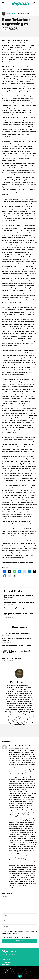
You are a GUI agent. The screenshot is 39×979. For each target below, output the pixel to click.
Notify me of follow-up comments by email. (17, 937)
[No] (37, 973)
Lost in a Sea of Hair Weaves (12, 658)
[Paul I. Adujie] (4, 14)
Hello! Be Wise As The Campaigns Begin (19, 602)
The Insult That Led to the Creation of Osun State (18, 596)
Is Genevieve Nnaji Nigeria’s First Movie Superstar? (16, 639)
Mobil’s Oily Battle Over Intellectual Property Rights (16, 652)
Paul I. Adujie (11, 13)
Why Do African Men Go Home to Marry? (17, 645)
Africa (6, 29)
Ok (20, 976)
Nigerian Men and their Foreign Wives (16, 633)
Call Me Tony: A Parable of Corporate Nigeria (18, 614)
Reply (11, 888)
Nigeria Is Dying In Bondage (14, 608)
